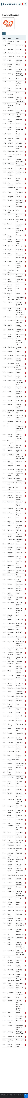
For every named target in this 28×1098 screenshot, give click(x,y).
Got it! (26, 1095)
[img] (25, 4)
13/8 (4, 33)
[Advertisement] (14, 10)
